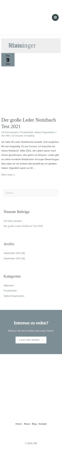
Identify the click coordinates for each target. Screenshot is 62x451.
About (27, 423)
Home (19, 423)
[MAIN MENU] (55, 17)
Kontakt (42, 423)
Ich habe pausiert (13, 220)
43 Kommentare (9, 132)
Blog (34, 423)
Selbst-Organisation (44, 132)
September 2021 (12, 258)
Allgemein (9, 285)
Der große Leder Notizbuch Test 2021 (23, 226)
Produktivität (26, 132)
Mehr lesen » (8, 174)
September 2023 (12, 253)
